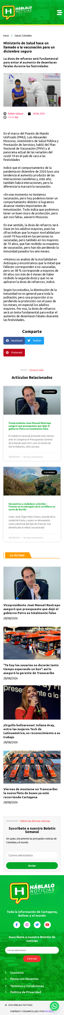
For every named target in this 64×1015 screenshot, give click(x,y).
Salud (18, 35)
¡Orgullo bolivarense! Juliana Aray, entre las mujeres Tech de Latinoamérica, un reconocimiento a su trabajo (31, 731)
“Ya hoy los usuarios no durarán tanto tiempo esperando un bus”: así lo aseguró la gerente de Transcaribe (31, 669)
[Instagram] (27, 924)
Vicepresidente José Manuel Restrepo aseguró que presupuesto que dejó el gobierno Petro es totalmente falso (30, 425)
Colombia (27, 35)
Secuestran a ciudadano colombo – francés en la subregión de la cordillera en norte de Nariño (32, 506)
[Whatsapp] (54, 1006)
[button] (14, 341)
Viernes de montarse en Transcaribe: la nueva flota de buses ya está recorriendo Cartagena (30, 793)
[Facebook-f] (16, 924)
